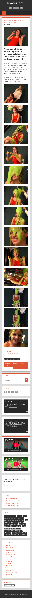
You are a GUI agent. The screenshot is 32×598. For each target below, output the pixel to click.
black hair (19, 516)
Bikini (15, 516)
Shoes (23, 524)
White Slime (16, 534)
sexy (20, 524)
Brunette (11, 518)
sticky (21, 530)
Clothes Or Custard (11, 548)
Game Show (9, 552)
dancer (16, 520)
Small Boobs (7, 530)
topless (19, 532)
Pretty (11, 524)
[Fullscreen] (26, 450)
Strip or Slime (9, 566)
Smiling (17, 530)
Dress (26, 520)
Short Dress (12, 359)
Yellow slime (23, 534)
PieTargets (9, 561)
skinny (8, 528)
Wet (12, 534)
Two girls (24, 532)
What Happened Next (12, 572)
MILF (16, 522)
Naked (19, 522)
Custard (12, 520)
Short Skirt (18, 526)
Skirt (12, 528)
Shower (24, 526)
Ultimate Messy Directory (13, 503)
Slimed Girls (9, 563)
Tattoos (14, 532)
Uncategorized (10, 570)
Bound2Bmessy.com (11, 498)
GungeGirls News (10, 554)
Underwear (7, 534)
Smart (12, 530)
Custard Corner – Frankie (20, 368)
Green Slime (7, 522)
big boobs (10, 516)
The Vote (8, 568)
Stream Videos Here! (13, 354)
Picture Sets (9, 557)
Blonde (6, 518)
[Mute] (24, 450)
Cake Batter (21, 518)
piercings (6, 524)
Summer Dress (7, 532)
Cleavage (6, 520)
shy (5, 528)
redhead (6, 359)
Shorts (13, 526)
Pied (23, 522)
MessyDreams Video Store (13, 501)
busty (15, 518)
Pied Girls (8, 559)
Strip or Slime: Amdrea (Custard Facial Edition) (14, 364)
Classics (8, 545)
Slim (15, 528)
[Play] (5, 450)
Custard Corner (10, 550)
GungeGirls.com (16, 3)
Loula (12, 522)
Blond (24, 516)
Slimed (17, 359)
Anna (5, 516)
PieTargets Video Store (12, 505)
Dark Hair (21, 520)
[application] (16, 406)
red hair (18, 77)
